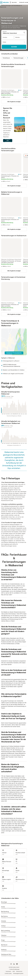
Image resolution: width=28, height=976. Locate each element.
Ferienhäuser (6, 58)
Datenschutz (19, 971)
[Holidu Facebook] (17, 964)
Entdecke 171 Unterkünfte (14, 353)
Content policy (8, 973)
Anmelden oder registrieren (8, 140)
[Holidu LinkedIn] (14, 964)
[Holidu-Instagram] (11, 964)
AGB (14, 971)
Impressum (8, 971)
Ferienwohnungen (18, 58)
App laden (14, 2)
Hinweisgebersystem (18, 973)
